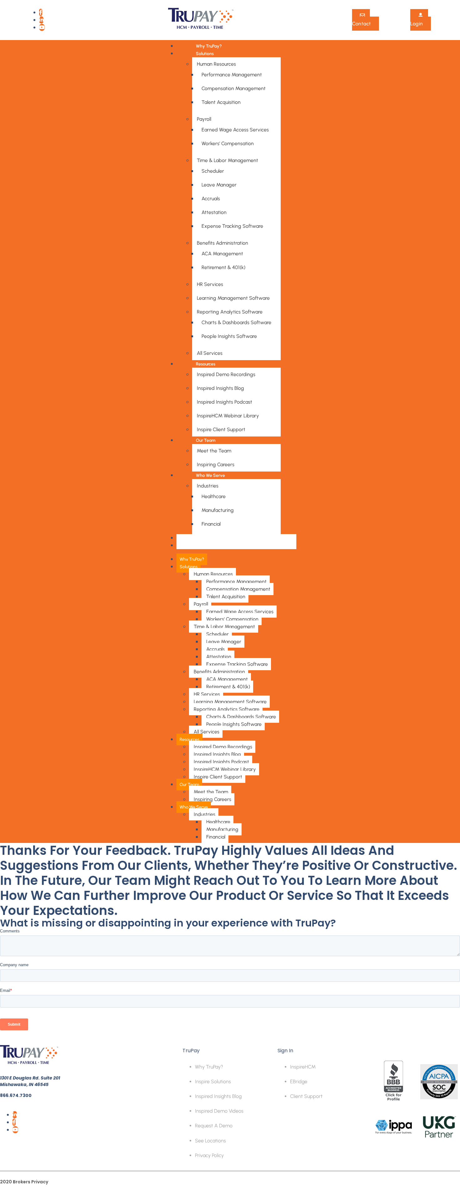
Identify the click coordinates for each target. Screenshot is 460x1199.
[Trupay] (201, 28)
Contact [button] (361, 24)
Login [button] (416, 24)
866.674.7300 (16, 1095)
